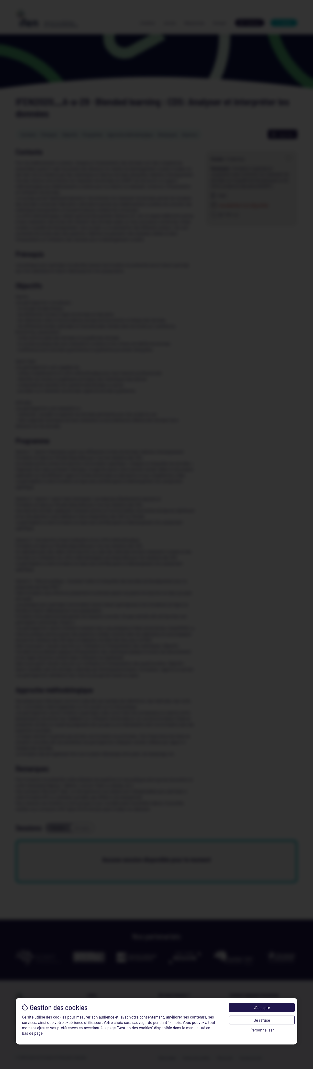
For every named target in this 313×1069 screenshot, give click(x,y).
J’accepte (262, 1007)
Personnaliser (262, 1029)
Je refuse (262, 1020)
